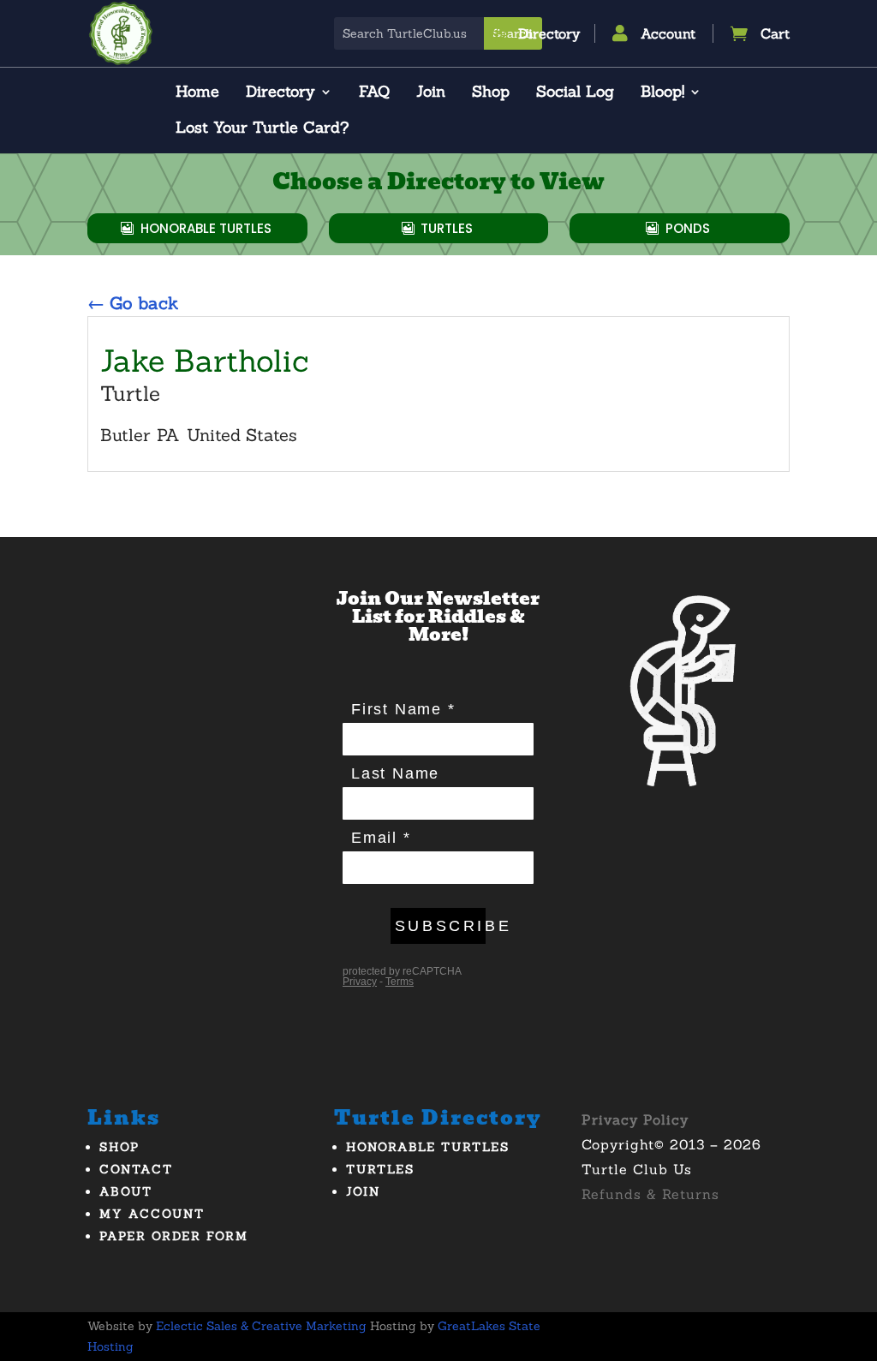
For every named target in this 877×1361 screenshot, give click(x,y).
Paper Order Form (173, 1236)
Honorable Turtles (205, 228)
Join (430, 93)
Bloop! (662, 93)
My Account (152, 1213)
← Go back (132, 302)
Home (197, 93)
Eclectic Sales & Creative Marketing (261, 1326)
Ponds (687, 228)
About (125, 1191)
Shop (491, 93)
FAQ (374, 93)
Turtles (447, 228)
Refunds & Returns (650, 1194)
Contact (136, 1169)
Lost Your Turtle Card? (262, 129)
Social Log (575, 93)
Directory (280, 93)
